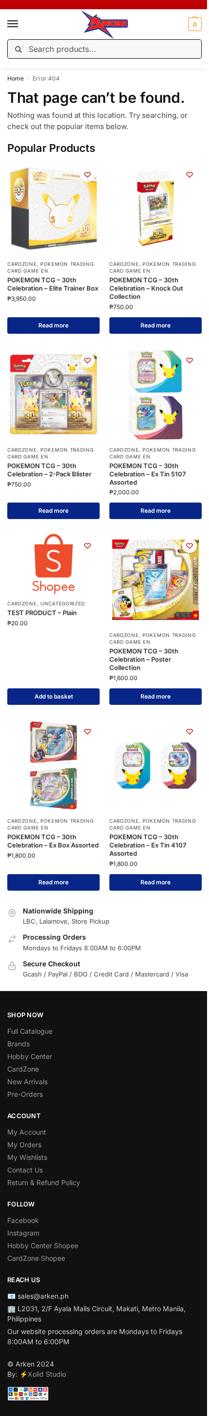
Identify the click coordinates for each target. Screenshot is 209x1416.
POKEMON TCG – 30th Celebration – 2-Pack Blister (49, 470)
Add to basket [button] (54, 696)
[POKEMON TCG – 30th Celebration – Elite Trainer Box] (53, 209)
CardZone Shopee (36, 1258)
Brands (18, 1044)
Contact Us (25, 1170)
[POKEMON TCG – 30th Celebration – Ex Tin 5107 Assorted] (155, 394)
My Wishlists (27, 1157)
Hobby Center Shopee (42, 1245)
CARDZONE (22, 264)
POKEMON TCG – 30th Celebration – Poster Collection (143, 659)
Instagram (23, 1233)
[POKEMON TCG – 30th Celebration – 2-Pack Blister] (53, 394)
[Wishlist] (87, 174)
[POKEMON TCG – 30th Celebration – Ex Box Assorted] (53, 765)
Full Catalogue (29, 1031)
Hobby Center (29, 1056)
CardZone (23, 1069)
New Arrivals (27, 1081)
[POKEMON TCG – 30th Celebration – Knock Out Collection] (155, 209)
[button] (194, 24)
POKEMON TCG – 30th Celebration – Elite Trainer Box (52, 284)
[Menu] (21, 24)
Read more (53, 325)
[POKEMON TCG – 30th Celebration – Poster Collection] (155, 580)
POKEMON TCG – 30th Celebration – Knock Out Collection (146, 288)
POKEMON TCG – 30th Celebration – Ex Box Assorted (53, 841)
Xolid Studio (47, 1374)
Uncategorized (62, 603)
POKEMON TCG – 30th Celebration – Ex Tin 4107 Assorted (147, 845)
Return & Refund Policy (43, 1182)
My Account (26, 1132)
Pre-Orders (25, 1094)
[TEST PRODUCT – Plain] (53, 564)
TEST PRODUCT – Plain (42, 613)
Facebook (23, 1220)
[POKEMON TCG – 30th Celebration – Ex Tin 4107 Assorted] (155, 765)
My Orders (24, 1144)
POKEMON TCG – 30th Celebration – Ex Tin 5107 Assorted (147, 474)
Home (15, 78)
